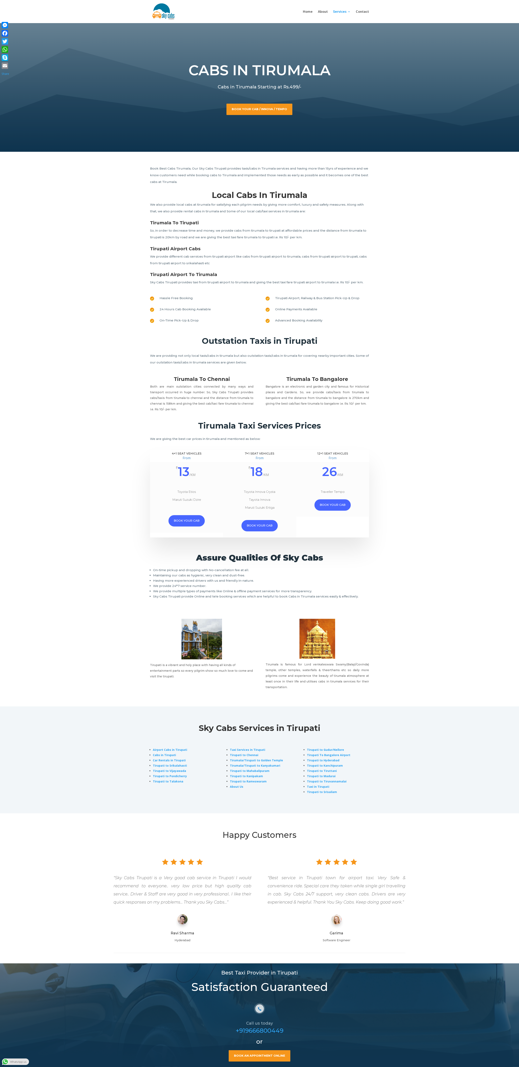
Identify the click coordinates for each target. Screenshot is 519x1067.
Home (308, 12)
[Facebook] (5, 33)
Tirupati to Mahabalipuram (249, 771)
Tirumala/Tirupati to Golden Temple (256, 760)
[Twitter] (5, 41)
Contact (362, 12)
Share (5, 74)
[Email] (5, 66)
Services (339, 12)
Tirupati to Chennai (244, 755)
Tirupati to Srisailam (322, 792)
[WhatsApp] (5, 49)
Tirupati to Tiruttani (322, 771)
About (323, 12)
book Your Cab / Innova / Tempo (259, 109)
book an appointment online (259, 1055)
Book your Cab (186, 520)
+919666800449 (259, 1030)
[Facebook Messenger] (5, 25)
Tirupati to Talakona (168, 781)
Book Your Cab (259, 525)
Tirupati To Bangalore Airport (328, 755)
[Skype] (5, 58)
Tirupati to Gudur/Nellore (325, 750)
